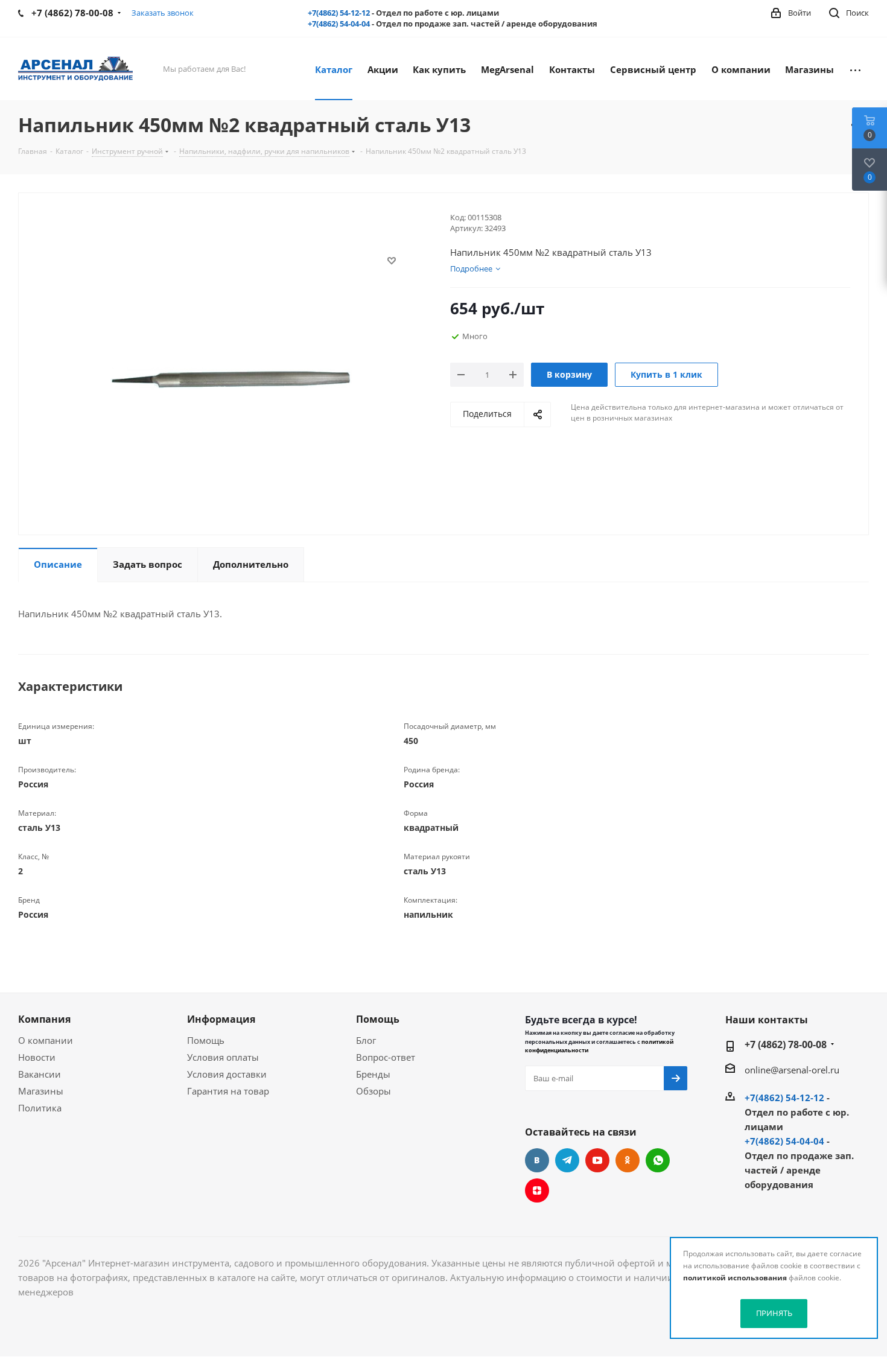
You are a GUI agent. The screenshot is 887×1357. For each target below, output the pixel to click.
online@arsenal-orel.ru (792, 1070)
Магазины (40, 1091)
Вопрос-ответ (385, 1057)
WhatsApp (658, 1160)
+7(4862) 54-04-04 (339, 23)
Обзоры (373, 1091)
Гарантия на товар (228, 1091)
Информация (221, 1019)
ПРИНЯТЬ (774, 1313)
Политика (40, 1108)
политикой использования (735, 1278)
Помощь (205, 1040)
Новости (37, 1057)
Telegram (567, 1160)
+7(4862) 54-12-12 (339, 12)
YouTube (597, 1160)
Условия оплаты (223, 1057)
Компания (44, 1019)
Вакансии (39, 1074)
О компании (45, 1040)
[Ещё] (855, 68)
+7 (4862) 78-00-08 (786, 1044)
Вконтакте (537, 1160)
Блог (366, 1040)
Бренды (373, 1074)
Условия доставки (227, 1074)
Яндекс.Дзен (537, 1190)
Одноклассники (627, 1160)
